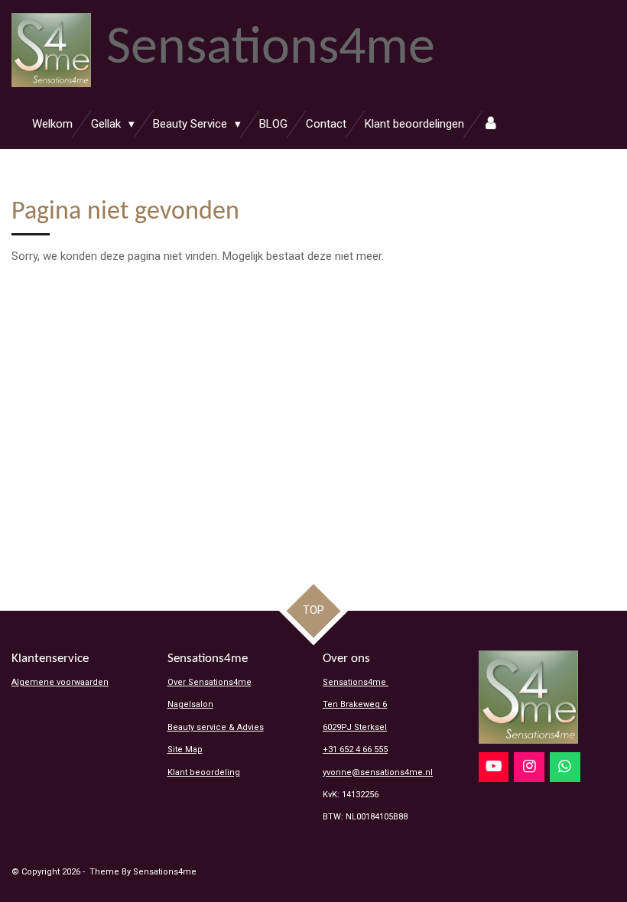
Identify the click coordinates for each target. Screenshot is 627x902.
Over (209, 682)
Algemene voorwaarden (60, 682)
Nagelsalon (190, 704)
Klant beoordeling (203, 772)
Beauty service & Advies (215, 727)
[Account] (490, 124)
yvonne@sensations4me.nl (378, 772)
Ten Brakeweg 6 (355, 704)
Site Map (185, 749)
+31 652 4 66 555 (355, 749)
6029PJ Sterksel (355, 727)
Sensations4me (355, 682)
